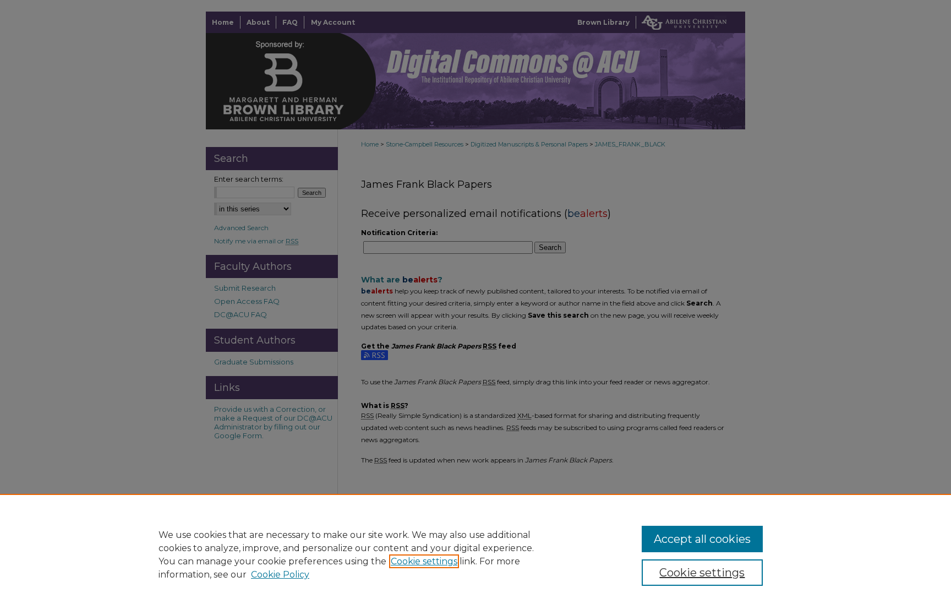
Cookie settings (424, 561)
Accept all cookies (702, 539)
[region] (475, 554)
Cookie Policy (280, 574)
